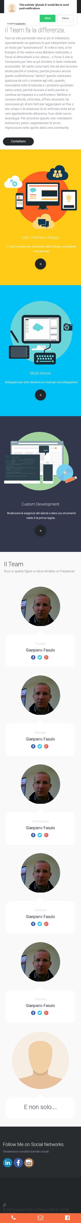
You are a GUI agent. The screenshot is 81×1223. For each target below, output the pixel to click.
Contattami (18, 141)
